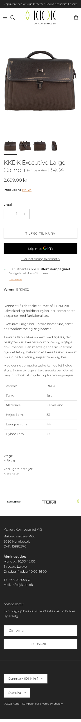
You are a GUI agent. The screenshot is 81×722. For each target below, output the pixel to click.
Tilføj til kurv (40, 233)
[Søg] (15, 17)
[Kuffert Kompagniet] (40, 17)
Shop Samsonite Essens (61, 4)
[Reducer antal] (8, 214)
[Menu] (5, 17)
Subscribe (41, 644)
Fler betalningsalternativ (40, 259)
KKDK (27, 190)
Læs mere (15, 279)
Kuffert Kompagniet (25, 703)
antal (8, 205)
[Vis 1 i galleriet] (40, 80)
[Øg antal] (25, 214)
